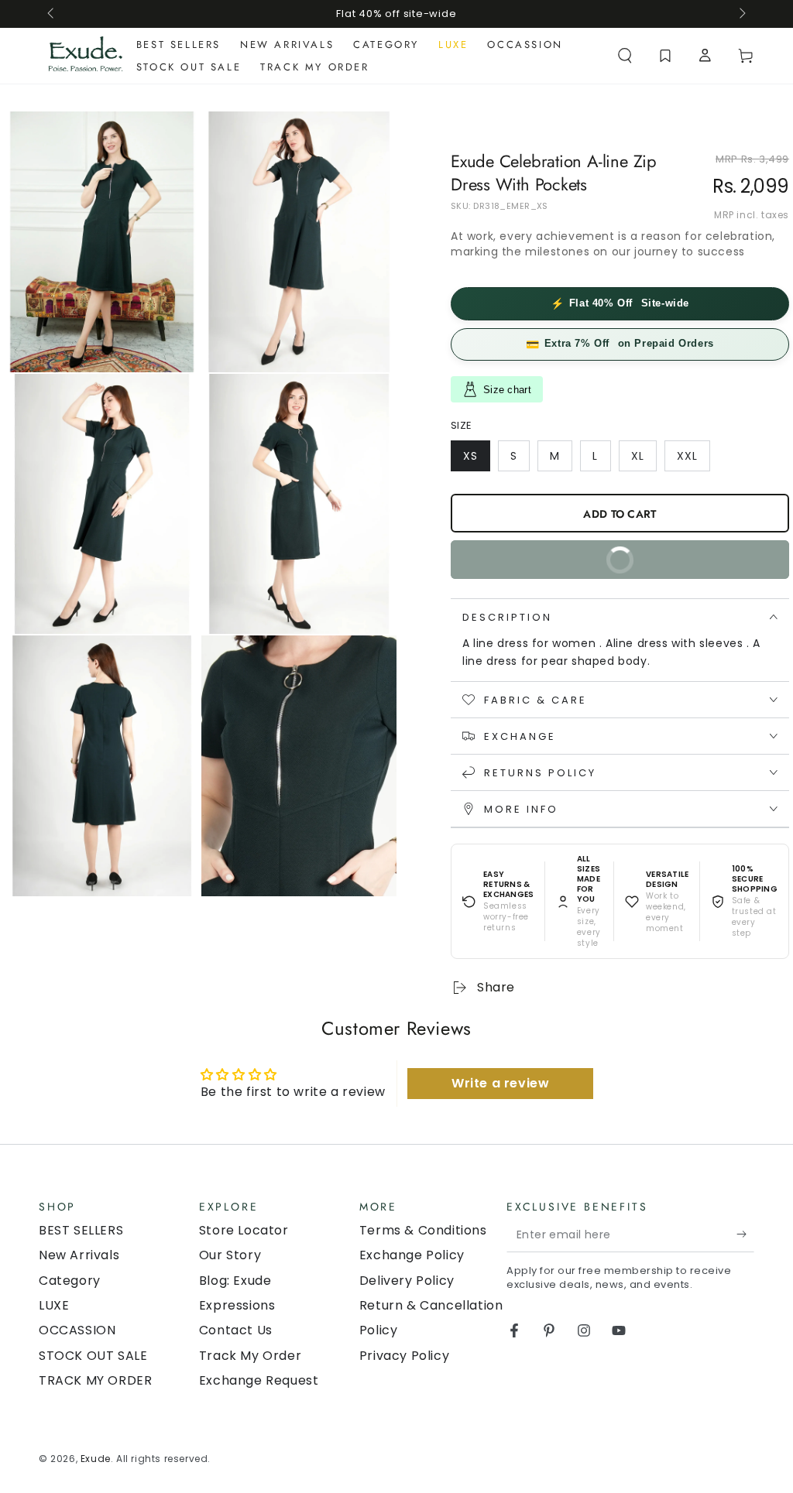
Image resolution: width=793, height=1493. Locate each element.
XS (476, 459)
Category (70, 1280)
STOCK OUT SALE (93, 1356)
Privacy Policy (404, 1356)
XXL (693, 459)
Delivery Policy (407, 1280)
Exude (96, 1458)
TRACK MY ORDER (95, 1380)
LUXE (54, 1305)
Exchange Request (259, 1380)
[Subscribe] (745, 1234)
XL (643, 459)
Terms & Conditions (423, 1230)
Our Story (230, 1255)
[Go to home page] (85, 55)
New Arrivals (79, 1255)
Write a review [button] (500, 1083)
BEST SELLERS (81, 1230)
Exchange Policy (412, 1255)
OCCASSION (77, 1330)
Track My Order (250, 1356)
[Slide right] (741, 14)
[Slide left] (52, 14)
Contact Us (236, 1330)
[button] (625, 56)
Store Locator (244, 1230)
